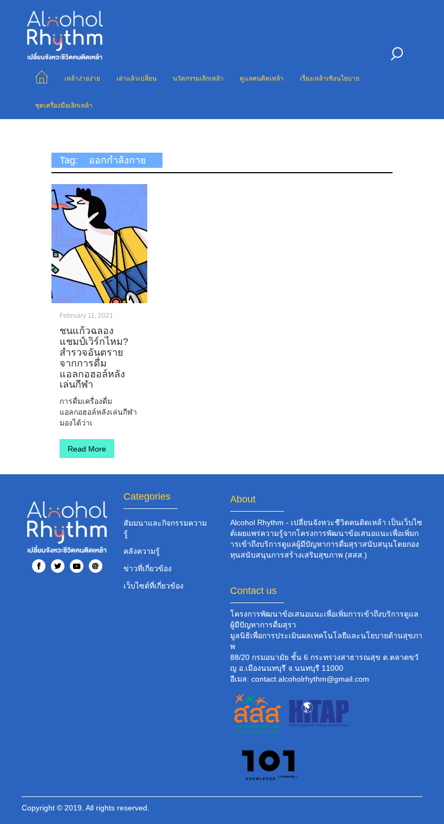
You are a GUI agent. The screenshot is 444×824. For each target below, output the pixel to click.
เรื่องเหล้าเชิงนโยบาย (330, 78)
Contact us (253, 590)
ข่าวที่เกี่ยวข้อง (147, 568)
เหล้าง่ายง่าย (82, 78)
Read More (87, 448)
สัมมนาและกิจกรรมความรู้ (165, 528)
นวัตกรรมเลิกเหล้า (198, 78)
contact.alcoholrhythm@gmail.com (310, 679)
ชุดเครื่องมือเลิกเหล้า (64, 105)
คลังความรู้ (141, 551)
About (243, 499)
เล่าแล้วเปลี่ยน (136, 78)
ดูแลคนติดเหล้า (262, 78)
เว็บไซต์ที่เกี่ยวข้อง (153, 585)
